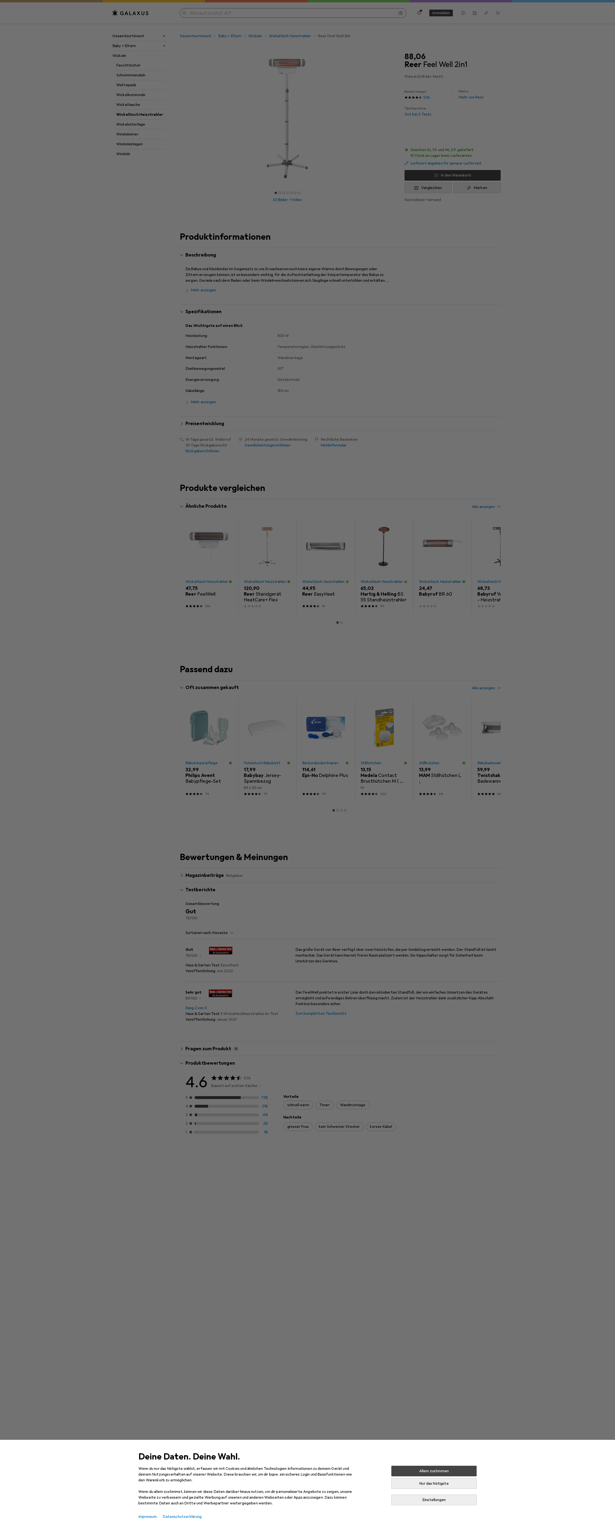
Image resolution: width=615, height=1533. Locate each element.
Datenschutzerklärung (182, 1516)
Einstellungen (434, 1499)
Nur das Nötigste (434, 1483)
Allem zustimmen (434, 1471)
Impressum (147, 1516)
